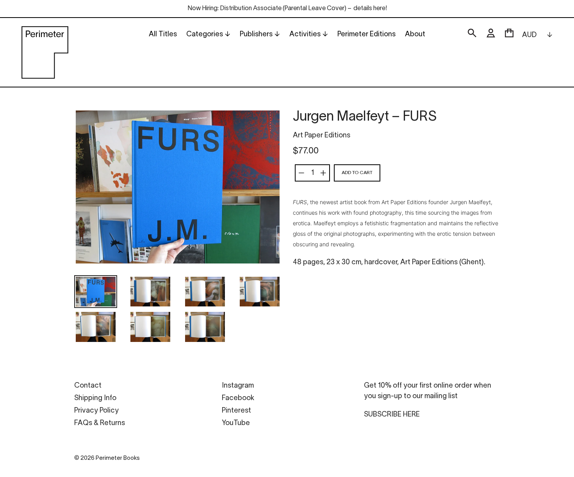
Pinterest (236, 411)
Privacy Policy (96, 411)
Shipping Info (95, 398)
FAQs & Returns (99, 423)
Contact (88, 386)
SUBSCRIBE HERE (392, 414)
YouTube (236, 423)
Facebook (238, 398)
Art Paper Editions (321, 135)
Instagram (238, 386)
